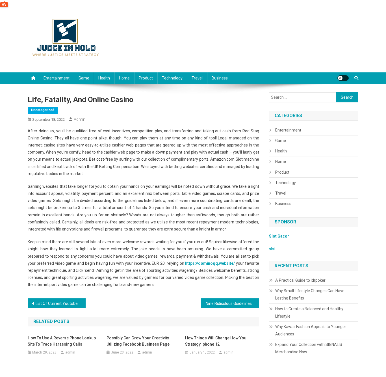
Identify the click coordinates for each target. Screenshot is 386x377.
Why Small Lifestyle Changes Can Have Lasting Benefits (309, 294)
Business (220, 78)
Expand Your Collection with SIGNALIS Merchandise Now (308, 348)
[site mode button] (343, 78)
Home (124, 78)
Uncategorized (42, 110)
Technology (172, 78)
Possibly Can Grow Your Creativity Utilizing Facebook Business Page (138, 341)
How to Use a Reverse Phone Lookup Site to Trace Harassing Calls (62, 341)
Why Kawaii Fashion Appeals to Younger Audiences (310, 330)
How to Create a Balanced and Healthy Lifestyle (309, 312)
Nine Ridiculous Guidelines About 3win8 (232, 303)
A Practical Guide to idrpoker (300, 280)
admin (79, 119)
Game (84, 78)
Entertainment (57, 78)
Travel (197, 78)
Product (146, 78)
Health (104, 78)
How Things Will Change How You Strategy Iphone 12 (215, 341)
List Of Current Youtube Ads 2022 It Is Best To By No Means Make (61, 303)
